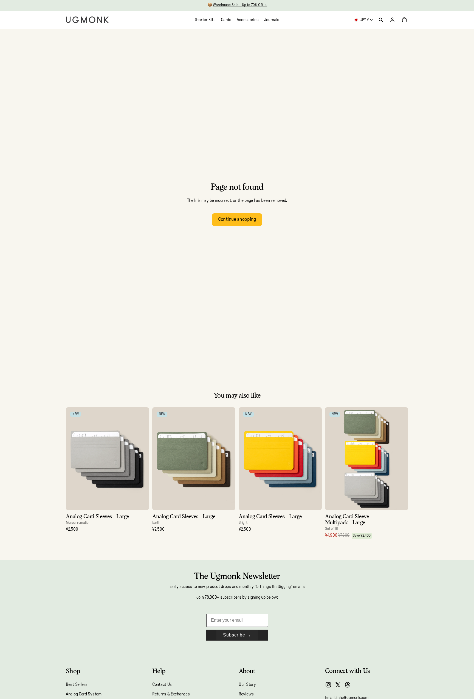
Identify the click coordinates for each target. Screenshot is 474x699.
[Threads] (347, 684)
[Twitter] (338, 684)
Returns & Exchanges (171, 694)
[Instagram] (328, 684)
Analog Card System (83, 694)
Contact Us (162, 684)
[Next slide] (140, 459)
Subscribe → (237, 635)
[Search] (381, 20)
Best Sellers (76, 684)
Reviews (246, 694)
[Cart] (404, 20)
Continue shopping (237, 219)
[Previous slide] (74, 459)
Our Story (247, 684)
